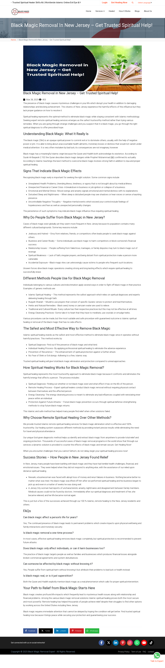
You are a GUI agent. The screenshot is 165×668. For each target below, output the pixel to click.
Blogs (137, 11)
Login (104, 2)
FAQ (144, 652)
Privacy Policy (124, 652)
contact (151, 652)
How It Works (124, 11)
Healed (112, 11)
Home (88, 11)
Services (99, 11)
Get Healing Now (119, 2)
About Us (148, 11)
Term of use (136, 652)
